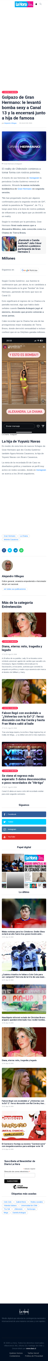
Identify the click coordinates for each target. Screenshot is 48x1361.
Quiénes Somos (16, 1353)
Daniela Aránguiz (19, 1213)
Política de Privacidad (34, 1356)
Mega (6, 1213)
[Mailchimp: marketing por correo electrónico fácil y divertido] (20, 1189)
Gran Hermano (25, 189)
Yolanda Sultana (10, 1205)
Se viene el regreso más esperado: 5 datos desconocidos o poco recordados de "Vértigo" (24, 779)
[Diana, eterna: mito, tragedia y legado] (24, 625)
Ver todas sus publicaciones (15, 589)
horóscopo (31, 1209)
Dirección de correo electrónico (17, 1171)
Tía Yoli (7, 1209)
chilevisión (18, 1209)
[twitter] (10, 550)
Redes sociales (37, 1202)
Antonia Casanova (11, 540)
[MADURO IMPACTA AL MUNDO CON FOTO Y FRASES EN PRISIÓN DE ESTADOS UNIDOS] (27, 871)
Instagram (34, 178)
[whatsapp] (21, 550)
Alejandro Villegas (10, 123)
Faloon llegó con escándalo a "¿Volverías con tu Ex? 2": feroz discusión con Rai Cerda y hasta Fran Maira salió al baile (23, 718)
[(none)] (7, 565)
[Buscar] (40, 4)
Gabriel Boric (21, 1202)
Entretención (12, 607)
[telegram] (15, 550)
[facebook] (4, 550)
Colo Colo (7, 1202)
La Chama (24, 536)
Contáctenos (15, 1356)
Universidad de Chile (29, 1205)
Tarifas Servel (33, 1353)
